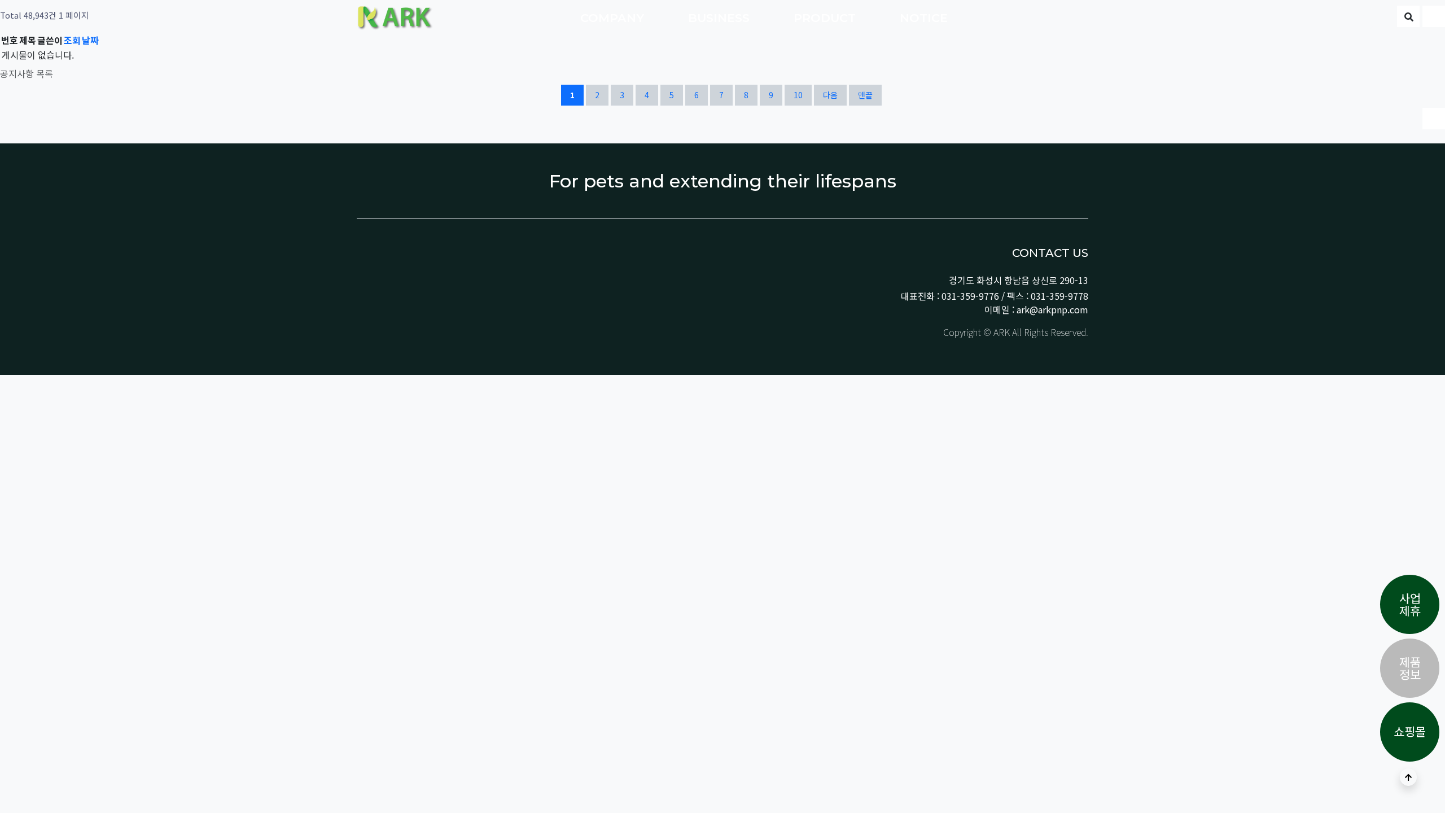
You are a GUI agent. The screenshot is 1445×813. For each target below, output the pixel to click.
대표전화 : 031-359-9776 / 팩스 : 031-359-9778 (994, 296)
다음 (830, 94)
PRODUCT (826, 18)
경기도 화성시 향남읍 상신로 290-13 (1018, 280)
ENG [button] (1355, 17)
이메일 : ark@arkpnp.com (1036, 309)
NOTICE (925, 18)
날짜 (90, 40)
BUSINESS (720, 18)
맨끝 (865, 94)
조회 (72, 40)
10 (802, 94)
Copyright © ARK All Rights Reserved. (1014, 332)
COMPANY (613, 18)
